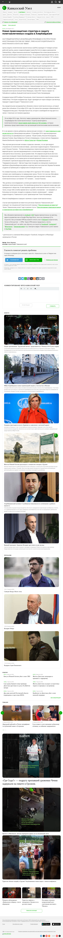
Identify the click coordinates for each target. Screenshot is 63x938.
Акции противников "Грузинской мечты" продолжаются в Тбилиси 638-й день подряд (31, 346)
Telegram (45, 220)
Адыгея (15, 12)
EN (6, 1)
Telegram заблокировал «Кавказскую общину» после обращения (11, 902)
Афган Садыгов (30, 140)
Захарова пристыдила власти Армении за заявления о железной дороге (26, 425)
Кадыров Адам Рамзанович (12, 665)
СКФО (52, 17)
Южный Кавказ (31, 19)
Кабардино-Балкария (25, 14)
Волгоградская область (50, 12)
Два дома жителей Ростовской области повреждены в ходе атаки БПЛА (16, 694)
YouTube (8, 229)
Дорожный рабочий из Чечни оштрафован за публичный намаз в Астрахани (16, 725)
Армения (29, 12)
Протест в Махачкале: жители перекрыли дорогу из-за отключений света (25, 834)
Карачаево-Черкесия (43, 14)
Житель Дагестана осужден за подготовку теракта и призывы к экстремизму (46, 685)
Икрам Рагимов (42, 140)
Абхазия (5, 12)
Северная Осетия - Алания (43, 17)
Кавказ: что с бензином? (10, 22)
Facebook (45, 224)
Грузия (4, 14)
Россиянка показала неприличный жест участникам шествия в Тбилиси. (49, 903)
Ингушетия (15, 14)
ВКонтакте (8, 226)
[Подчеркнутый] (27, 288)
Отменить (53, 306)
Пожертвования (34, 924)
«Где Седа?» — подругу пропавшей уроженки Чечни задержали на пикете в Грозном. (30, 782)
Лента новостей (12, 25)
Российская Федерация (18, 17)
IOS (33, 215)
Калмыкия (34, 14)
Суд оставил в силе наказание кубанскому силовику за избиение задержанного (45, 725)
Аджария (10, 12)
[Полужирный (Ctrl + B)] (21, 288)
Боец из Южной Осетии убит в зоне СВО (17, 676)
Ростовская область (30, 17)
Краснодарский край (54, 14)
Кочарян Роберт (9, 628)
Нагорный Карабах (7, 17)
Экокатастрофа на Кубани (53, 22)
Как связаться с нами (17, 924)
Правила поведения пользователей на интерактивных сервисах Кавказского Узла (37, 931)
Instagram (52, 224)
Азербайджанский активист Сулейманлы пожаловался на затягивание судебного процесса (29, 505)
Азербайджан (22, 12)
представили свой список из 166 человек (32, 123)
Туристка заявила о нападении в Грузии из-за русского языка (30, 902)
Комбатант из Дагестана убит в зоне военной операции (44, 694)
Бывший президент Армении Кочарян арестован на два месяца (24, 545)
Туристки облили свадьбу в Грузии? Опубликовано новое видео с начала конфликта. (29, 881)
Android (27, 215)
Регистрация (26, 305)
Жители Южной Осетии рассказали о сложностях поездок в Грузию (25, 464)
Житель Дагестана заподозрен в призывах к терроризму (43, 677)
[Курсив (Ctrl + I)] (24, 288)
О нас (3, 924)
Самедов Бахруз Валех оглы (13, 591)
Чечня (16, 19)
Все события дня (56, 697)
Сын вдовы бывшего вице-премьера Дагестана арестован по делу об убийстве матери (17, 686)
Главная (4, 25)
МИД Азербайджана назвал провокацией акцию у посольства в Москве (27, 386)
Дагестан (9, 14)
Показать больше (31, 910)
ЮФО (37, 19)
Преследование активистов (47, 205)
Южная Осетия (22, 19)
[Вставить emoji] (35, 288)
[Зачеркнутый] (31, 288)
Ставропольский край (8, 19)
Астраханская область (37, 12)
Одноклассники (19, 226)
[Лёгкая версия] (9, 2)
